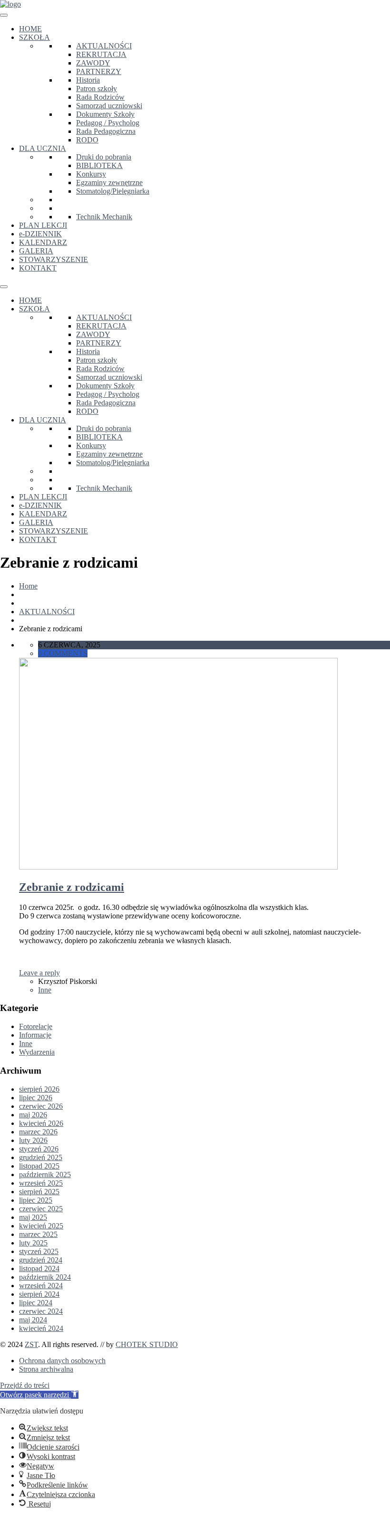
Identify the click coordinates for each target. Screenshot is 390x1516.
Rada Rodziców (100, 97)
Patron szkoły (96, 88)
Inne (44, 990)
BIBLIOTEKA (99, 165)
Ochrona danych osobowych (62, 1361)
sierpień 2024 (39, 1294)
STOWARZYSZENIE (53, 259)
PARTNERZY (98, 71)
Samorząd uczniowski (109, 106)
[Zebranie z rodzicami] (178, 867)
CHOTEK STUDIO (147, 1344)
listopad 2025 (39, 1166)
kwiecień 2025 (41, 1226)
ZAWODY (93, 63)
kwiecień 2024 (41, 1328)
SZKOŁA (34, 37)
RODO (87, 140)
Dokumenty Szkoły (105, 114)
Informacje (35, 1035)
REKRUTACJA (101, 54)
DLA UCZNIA (42, 148)
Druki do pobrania (103, 157)
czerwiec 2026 (41, 1106)
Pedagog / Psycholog (107, 123)
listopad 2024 (39, 1268)
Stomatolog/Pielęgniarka (112, 191)
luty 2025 (33, 1243)
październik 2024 (45, 1277)
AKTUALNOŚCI (104, 46)
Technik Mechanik (104, 217)
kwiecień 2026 (41, 1123)
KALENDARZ (43, 242)
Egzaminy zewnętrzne (109, 182)
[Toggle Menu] (4, 15)
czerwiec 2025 (41, 1209)
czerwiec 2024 (41, 1311)
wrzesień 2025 (41, 1183)
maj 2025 (33, 1217)
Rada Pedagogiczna (106, 131)
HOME (30, 29)
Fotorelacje (35, 1026)
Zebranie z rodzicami (71, 887)
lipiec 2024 (35, 1303)
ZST (31, 1344)
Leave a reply (39, 973)
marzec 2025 (38, 1234)
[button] (39, 1395)
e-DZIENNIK (40, 234)
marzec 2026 (38, 1132)
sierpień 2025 (39, 1192)
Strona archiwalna (46, 1369)
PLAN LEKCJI (43, 225)
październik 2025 (45, 1174)
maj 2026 (33, 1115)
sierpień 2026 (39, 1089)
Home (28, 586)
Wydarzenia (37, 1052)
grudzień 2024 (40, 1260)
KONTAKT (38, 268)
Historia (88, 80)
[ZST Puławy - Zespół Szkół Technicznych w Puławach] (10, 4)
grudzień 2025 (40, 1157)
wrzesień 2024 (41, 1286)
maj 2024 (33, 1320)
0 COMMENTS (63, 653)
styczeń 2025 (38, 1251)
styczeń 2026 (38, 1149)
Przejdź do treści (24, 1385)
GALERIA (36, 251)
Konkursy (91, 174)
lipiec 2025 (35, 1200)
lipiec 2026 (35, 1098)
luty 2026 (33, 1140)
